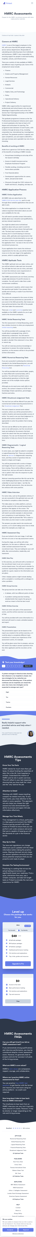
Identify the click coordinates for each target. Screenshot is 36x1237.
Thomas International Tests (18, 1167)
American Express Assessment (18, 1196)
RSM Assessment (18, 1187)
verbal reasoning (7, 327)
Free (18, 1001)
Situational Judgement (12, 406)
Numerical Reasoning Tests (18, 1139)
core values (13, 1069)
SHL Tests (18, 1173)
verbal (11, 310)
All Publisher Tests (18, 1176)
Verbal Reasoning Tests (18, 1142)
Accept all (10, 1230)
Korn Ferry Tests (18, 1162)
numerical (19, 310)
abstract (11, 455)
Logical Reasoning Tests (18, 1144)
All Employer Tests (18, 1199)
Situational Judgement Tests (18, 1150)
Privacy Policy (18, 1213)
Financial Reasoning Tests (18, 1147)
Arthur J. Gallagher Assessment (18, 1190)
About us (18, 1210)
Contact (18, 1207)
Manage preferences (18, 1233)
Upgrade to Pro (18, 964)
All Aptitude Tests (18, 1153)
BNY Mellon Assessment (18, 1184)
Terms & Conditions (18, 1216)
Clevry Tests (18, 1164)
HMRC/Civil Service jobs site (11, 200)
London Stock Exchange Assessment (18, 1193)
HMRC (4, 45)
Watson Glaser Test (18, 1170)
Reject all (26, 1230)
